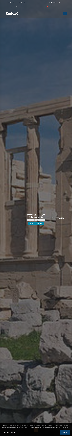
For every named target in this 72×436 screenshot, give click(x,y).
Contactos (10, 2)
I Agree (65, 432)
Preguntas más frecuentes (16, 7)
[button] (60, 2)
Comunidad (21, 2)
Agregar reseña (36, 223)
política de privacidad (9, 432)
